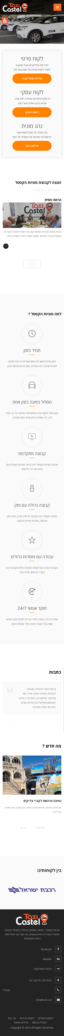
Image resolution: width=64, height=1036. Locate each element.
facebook (46, 949)
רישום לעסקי (32, 112)
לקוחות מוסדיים (45, 1018)
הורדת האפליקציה (32, 78)
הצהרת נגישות (39, 1022)
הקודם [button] (39, 827)
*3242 (6, 990)
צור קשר (12, 1018)
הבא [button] (25, 827)
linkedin (47, 959)
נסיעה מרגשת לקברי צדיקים (42, 801)
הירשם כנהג (32, 145)
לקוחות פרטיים (27, 1018)
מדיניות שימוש (21, 1022)
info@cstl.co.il (44, 1000)
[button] (28, 39)
